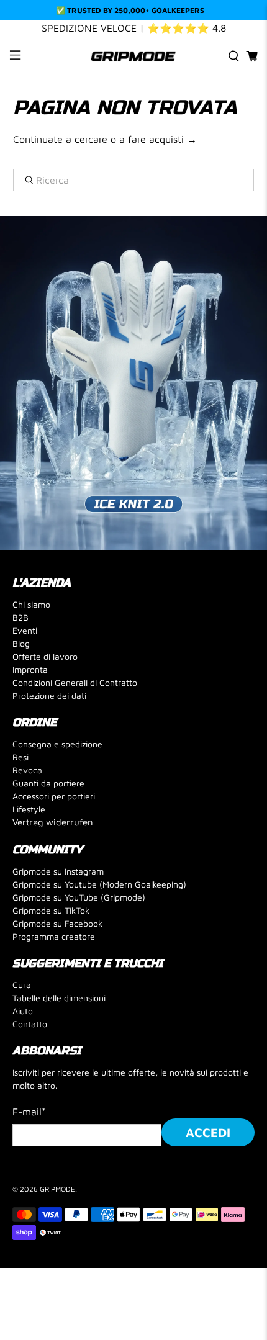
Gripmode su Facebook (57, 923)
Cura (21, 984)
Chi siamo (31, 604)
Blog (21, 643)
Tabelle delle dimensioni (59, 997)
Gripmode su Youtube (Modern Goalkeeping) (99, 884)
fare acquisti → (162, 139)
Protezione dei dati (49, 695)
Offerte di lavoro (45, 656)
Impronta (30, 669)
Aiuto (22, 1010)
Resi (20, 757)
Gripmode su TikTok (50, 910)
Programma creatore (53, 936)
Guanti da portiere (48, 783)
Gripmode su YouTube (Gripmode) (78, 897)
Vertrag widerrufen (52, 822)
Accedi (208, 1132)
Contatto (29, 1023)
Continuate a (42, 139)
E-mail (29, 1111)
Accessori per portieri (53, 796)
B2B (20, 617)
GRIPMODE (57, 1189)
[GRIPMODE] (134, 56)
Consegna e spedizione (57, 744)
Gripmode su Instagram (58, 871)
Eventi (24, 630)
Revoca (27, 770)
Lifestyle (28, 809)
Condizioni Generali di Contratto (74, 682)
